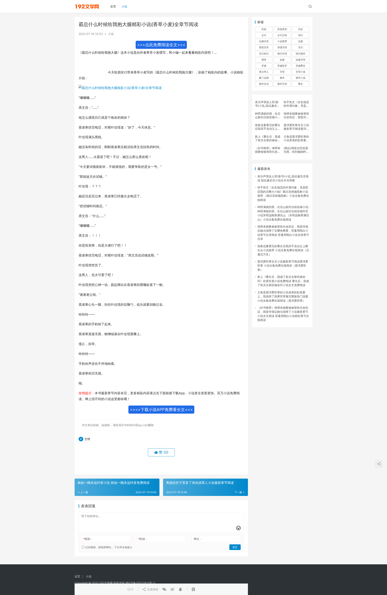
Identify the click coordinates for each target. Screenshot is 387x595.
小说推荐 (282, 41)
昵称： (88, 539)
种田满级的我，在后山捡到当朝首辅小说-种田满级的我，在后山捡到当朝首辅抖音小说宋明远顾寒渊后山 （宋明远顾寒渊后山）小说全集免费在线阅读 (267, 115)
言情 (87, 439)
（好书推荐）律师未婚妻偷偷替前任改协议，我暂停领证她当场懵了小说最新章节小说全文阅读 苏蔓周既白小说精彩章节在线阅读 (267, 150)
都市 (282, 77)
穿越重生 (300, 65)
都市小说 (300, 77)
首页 (113, 6)
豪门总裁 (264, 77)
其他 (263, 29)
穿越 (263, 65)
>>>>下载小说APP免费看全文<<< (161, 409)
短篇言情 (300, 59)
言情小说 (300, 71)
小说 (124, 6)
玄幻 (300, 47)
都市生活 (264, 83)
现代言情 (282, 53)
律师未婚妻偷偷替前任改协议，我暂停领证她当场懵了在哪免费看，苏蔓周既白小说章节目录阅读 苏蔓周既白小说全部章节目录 (296, 115)
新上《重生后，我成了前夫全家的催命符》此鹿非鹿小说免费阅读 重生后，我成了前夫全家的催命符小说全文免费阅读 (267, 138)
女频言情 (264, 41)
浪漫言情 (282, 47)
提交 (235, 547)
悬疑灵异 (264, 47)
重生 (300, 83)
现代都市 (300, 53)
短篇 (282, 59)
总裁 (300, 41)
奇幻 (300, 35)
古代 (263, 35)
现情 (263, 59)
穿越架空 (282, 65)
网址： (198, 539)
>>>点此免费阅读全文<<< (161, 44)
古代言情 (282, 35)
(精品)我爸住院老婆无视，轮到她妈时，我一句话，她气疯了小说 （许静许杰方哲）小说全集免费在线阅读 (296, 150)
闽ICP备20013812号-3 (140, 583)
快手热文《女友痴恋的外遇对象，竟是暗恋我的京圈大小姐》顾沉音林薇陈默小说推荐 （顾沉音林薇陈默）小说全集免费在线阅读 (296, 104)
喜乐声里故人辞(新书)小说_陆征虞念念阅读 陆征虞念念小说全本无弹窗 (267, 104)
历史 (300, 29)
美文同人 (264, 71)
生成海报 (152, 589)
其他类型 (282, 29)
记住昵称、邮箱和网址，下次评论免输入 (108, 547)
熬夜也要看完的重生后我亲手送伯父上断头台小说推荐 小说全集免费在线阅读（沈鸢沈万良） (267, 127)
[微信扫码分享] (164, 589)
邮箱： (143, 539)
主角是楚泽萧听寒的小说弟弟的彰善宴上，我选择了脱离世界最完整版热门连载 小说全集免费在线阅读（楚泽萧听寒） (296, 138)
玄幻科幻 (264, 53)
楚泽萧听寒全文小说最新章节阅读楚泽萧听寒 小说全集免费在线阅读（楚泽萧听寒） (296, 127)
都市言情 (282, 83)
